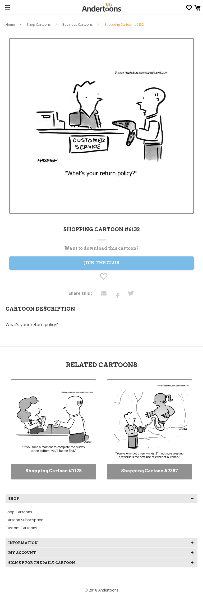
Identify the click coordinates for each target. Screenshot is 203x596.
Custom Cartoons (21, 527)
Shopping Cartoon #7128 (53, 470)
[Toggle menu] (7, 7)
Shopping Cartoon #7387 (149, 470)
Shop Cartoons (19, 511)
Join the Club (101, 262)
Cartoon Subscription (24, 519)
